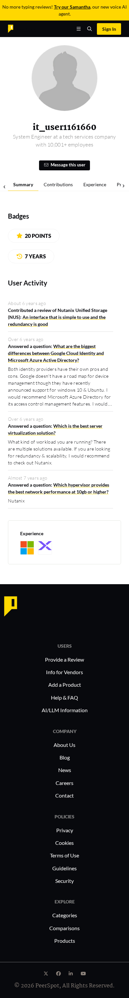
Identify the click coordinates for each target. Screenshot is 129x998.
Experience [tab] (94, 184)
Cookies (64, 843)
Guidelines (64, 868)
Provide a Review (64, 659)
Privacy (64, 830)
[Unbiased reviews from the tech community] (22, 28)
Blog (65, 757)
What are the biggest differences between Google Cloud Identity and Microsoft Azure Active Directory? (56, 353)
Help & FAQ (64, 697)
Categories (64, 915)
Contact (64, 795)
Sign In (109, 29)
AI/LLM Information (65, 710)
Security (64, 881)
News (64, 770)
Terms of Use (64, 855)
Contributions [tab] (58, 184)
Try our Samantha (72, 7)
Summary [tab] (23, 184)
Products (64, 940)
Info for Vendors (64, 672)
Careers (64, 783)
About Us (64, 745)
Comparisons (64, 928)
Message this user (68, 164)
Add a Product (64, 684)
